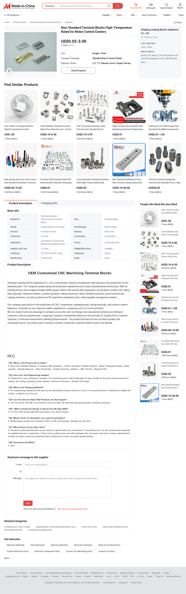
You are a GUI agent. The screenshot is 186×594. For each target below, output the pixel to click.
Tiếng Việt (159, 576)
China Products (36, 573)
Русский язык (67, 576)
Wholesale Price (97, 573)
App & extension (149, 15)
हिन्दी (132, 576)
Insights (166, 573)
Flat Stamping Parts (13, 529)
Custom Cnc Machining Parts (79, 551)
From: (18, 464)
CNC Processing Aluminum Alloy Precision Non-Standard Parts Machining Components (170, 255)
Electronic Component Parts (47, 551)
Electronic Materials (15, 545)
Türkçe (149, 576)
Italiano (79, 576)
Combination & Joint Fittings (17, 526)
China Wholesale (81, 573)
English (25, 576)
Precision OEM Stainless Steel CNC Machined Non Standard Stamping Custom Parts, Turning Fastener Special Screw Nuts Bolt (170, 342)
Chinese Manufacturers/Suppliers (58, 573)
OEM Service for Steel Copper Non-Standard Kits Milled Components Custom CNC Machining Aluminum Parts (170, 299)
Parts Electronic (38, 545)
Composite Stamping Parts (40, 529)
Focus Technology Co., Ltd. (74, 582)
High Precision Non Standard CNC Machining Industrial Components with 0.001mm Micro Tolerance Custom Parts (170, 277)
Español (34, 576)
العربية (108, 576)
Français (55, 576)
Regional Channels (127, 573)
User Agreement (109, 582)
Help (133, 15)
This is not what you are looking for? (39, 508)
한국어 (116, 576)
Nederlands (98, 576)
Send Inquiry (78, 70)
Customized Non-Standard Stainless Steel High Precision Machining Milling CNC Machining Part (170, 364)
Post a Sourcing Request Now (72, 508)
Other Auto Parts (89, 526)
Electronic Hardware (83, 545)
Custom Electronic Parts (17, 551)
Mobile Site (156, 573)
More (143, 62)
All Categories (13, 15)
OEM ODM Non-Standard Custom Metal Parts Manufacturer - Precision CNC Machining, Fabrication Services (170, 233)
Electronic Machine (59, 545)
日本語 (124, 576)
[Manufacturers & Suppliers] (19, 6)
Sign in (180, 7)
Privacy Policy (136, 582)
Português (45, 576)
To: (20, 471)
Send (28, 503)
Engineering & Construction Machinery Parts (56, 526)
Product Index (143, 573)
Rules (181, 15)
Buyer (119, 15)
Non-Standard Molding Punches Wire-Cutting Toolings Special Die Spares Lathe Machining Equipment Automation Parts (170, 386)
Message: (17, 478)
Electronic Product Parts (109, 545)
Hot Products (22, 573)
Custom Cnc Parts (106, 551)
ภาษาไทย (140, 576)
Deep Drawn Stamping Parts (115, 526)
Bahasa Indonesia (174, 576)
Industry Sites (111, 573)
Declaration (123, 582)
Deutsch (88, 576)
